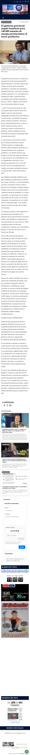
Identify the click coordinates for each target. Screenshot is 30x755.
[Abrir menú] (3, 17)
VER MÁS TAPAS (15, 722)
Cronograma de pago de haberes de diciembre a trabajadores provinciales (14, 487)
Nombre (6, 507)
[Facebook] (22, 1)
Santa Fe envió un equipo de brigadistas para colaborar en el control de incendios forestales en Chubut (14, 460)
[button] (14, 1)
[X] (20, 1)
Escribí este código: (10, 527)
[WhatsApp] (17, 1)
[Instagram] (25, 1)
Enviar (22, 547)
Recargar (21, 538)
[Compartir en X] (7, 405)
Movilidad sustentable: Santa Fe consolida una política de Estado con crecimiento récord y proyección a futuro (14, 431)
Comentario (7, 514)
